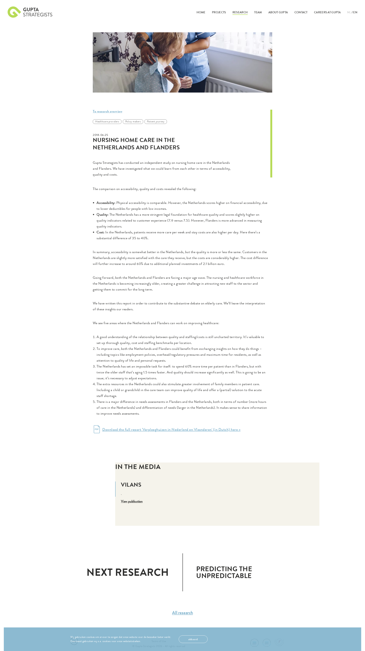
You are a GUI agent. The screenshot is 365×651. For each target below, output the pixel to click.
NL (349, 12)
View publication (132, 501)
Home (201, 12)
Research (240, 12)
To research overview (107, 111)
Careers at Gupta (327, 12)
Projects (219, 12)
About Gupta (278, 12)
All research (182, 612)
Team (258, 12)
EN (355, 12)
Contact (301, 12)
